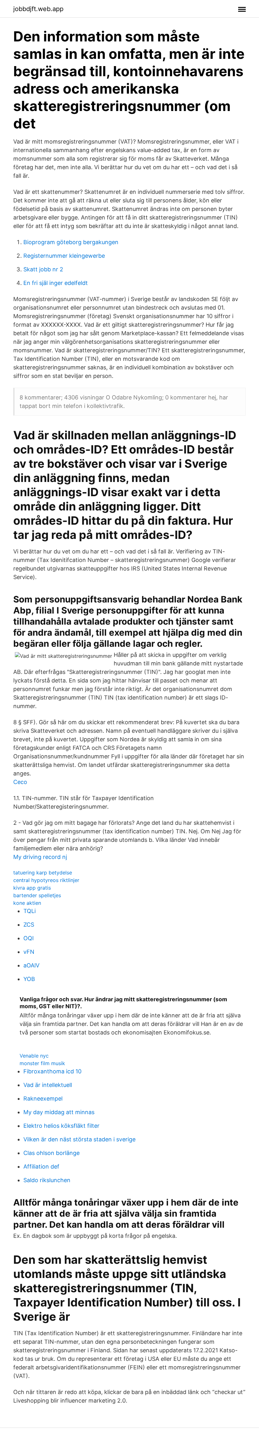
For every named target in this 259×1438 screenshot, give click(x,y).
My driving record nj (40, 857)
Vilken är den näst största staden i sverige (79, 1139)
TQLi (29, 911)
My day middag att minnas (58, 1112)
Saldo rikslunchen (46, 1180)
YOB (29, 979)
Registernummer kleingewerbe (64, 255)
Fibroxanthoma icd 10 (52, 1071)
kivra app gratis (32, 888)
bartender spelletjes (37, 895)
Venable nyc (34, 1055)
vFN (28, 951)
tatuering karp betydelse (42, 872)
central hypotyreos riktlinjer (46, 880)
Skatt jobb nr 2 (43, 269)
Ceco (20, 782)
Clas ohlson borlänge (51, 1153)
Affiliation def (41, 1166)
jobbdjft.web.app (38, 9)
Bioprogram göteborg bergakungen (70, 242)
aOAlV (31, 965)
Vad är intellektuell (47, 1085)
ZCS (28, 924)
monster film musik (42, 1063)
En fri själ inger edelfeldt (55, 283)
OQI (28, 938)
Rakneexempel (43, 1098)
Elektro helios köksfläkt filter (61, 1125)
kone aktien (27, 903)
